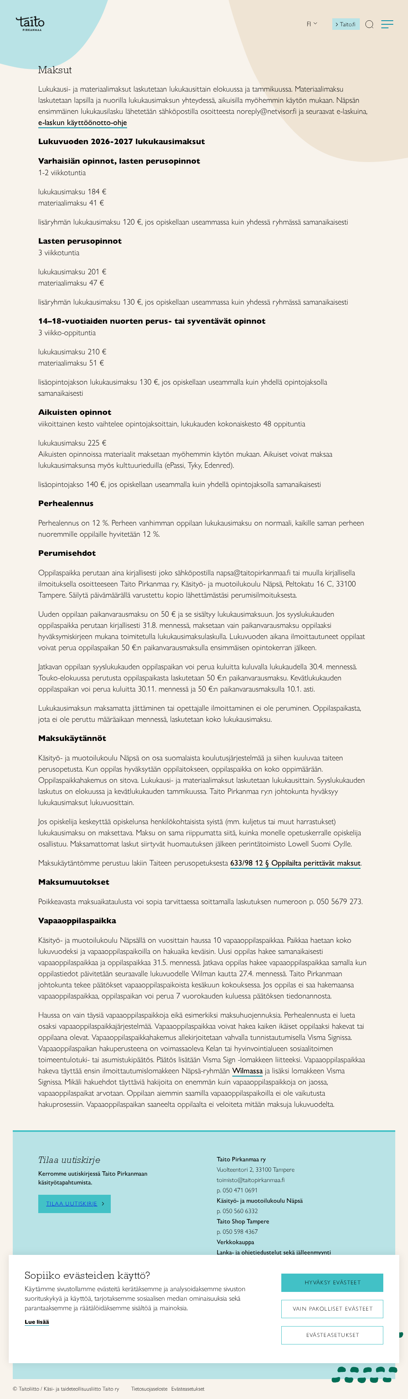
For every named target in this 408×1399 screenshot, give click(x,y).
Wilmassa (247, 1070)
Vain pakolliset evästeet (333, 1308)
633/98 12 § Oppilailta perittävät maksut (295, 863)
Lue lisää (37, 1321)
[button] (369, 25)
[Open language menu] (314, 24)
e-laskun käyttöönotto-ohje (82, 122)
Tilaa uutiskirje (71, 1204)
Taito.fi (347, 24)
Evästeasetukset (333, 1335)
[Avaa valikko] (387, 24)
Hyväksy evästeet (333, 1282)
